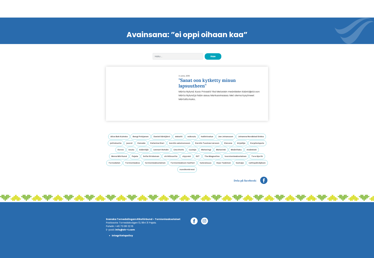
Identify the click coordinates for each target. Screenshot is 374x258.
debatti (178, 136)
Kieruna (228, 143)
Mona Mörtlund (119, 156)
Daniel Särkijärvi (162, 136)
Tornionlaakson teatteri (182, 163)
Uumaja (240, 163)
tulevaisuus (205, 163)
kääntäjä (143, 149)
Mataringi (206, 149)
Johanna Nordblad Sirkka (251, 136)
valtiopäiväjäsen (257, 163)
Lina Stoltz (179, 149)
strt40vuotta (170, 156)
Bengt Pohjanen (141, 136)
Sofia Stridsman (151, 156)
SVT (198, 156)
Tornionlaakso (132, 163)
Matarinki (221, 149)
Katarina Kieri (157, 143)
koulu (131, 149)
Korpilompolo (257, 143)
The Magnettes (212, 156)
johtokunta (115, 143)
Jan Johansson (225, 136)
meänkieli (252, 149)
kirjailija (241, 143)
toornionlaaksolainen (235, 156)
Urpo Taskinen (223, 163)
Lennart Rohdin (161, 149)
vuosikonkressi (187, 169)
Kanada (141, 143)
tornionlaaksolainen (155, 163)
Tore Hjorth (257, 156)
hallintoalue (207, 136)
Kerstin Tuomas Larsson (207, 143)
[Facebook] (264, 182)
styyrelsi (186, 156)
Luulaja (192, 149)
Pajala (135, 156)
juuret (129, 143)
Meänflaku (236, 149)
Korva (121, 149)
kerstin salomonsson (179, 143)
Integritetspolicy (122, 235)
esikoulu (191, 136)
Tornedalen (114, 163)
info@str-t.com (125, 229)
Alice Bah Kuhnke (119, 136)
